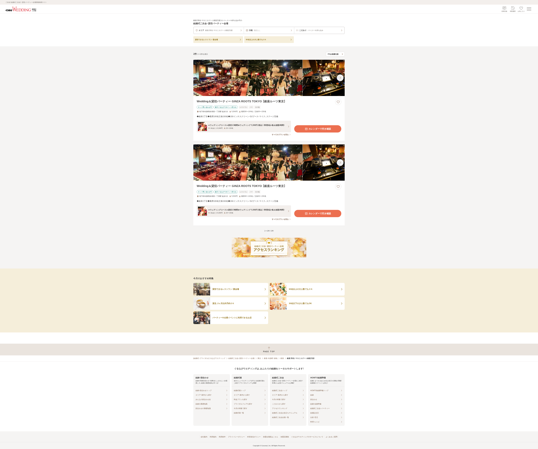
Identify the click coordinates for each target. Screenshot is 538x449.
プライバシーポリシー (236, 437)
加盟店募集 (284, 437)
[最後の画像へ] (340, 77)
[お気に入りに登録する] (338, 102)
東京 (259, 358)
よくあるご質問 (331, 437)
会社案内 (204, 437)
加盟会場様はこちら (270, 437)
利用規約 (213, 437)
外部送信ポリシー (254, 437)
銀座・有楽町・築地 (270, 358)
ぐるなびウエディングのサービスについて (307, 437)
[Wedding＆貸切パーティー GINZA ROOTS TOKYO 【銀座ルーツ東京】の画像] (269, 78)
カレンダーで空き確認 (320, 129)
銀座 (282, 358)
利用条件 (222, 437)
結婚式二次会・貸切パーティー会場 (241, 358)
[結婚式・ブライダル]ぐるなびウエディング (209, 358)
